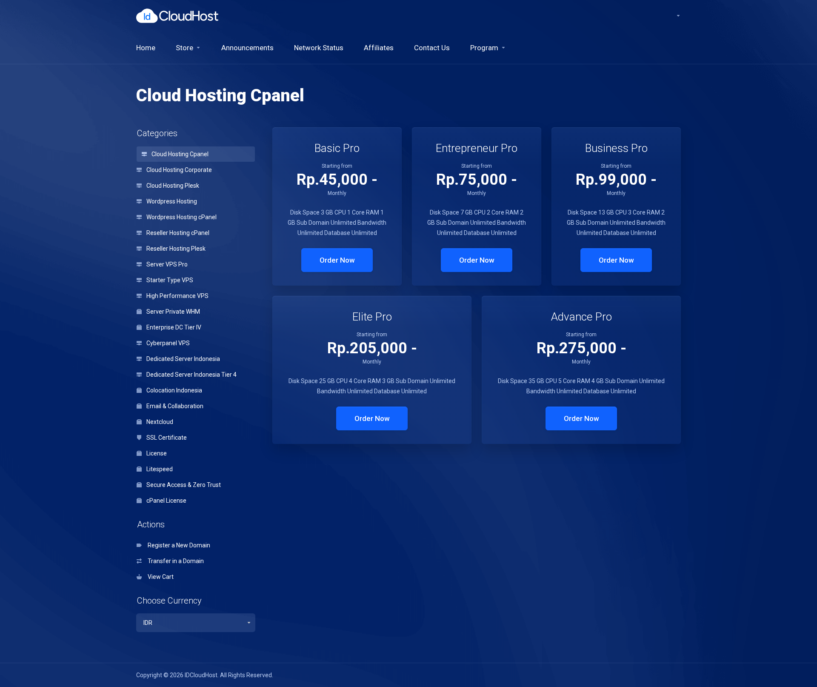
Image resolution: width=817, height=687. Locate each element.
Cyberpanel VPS (167, 343)
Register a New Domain (177, 545)
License (156, 453)
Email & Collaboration (174, 406)
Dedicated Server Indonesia (182, 358)
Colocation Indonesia (173, 390)
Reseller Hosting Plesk (175, 248)
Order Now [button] (337, 260)
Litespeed (159, 469)
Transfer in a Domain (174, 561)
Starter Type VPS (169, 280)
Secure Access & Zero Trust (183, 484)
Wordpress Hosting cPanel (181, 217)
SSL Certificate (166, 437)
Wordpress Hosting (171, 201)
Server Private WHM (172, 311)
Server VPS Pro (166, 264)
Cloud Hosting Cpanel (179, 154)
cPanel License (165, 500)
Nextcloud (159, 421)
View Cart (159, 576)
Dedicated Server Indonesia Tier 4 (191, 374)
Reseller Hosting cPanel (177, 232)
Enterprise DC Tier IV (173, 327)
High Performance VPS (177, 295)
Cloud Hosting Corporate (178, 169)
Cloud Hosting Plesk (172, 185)
